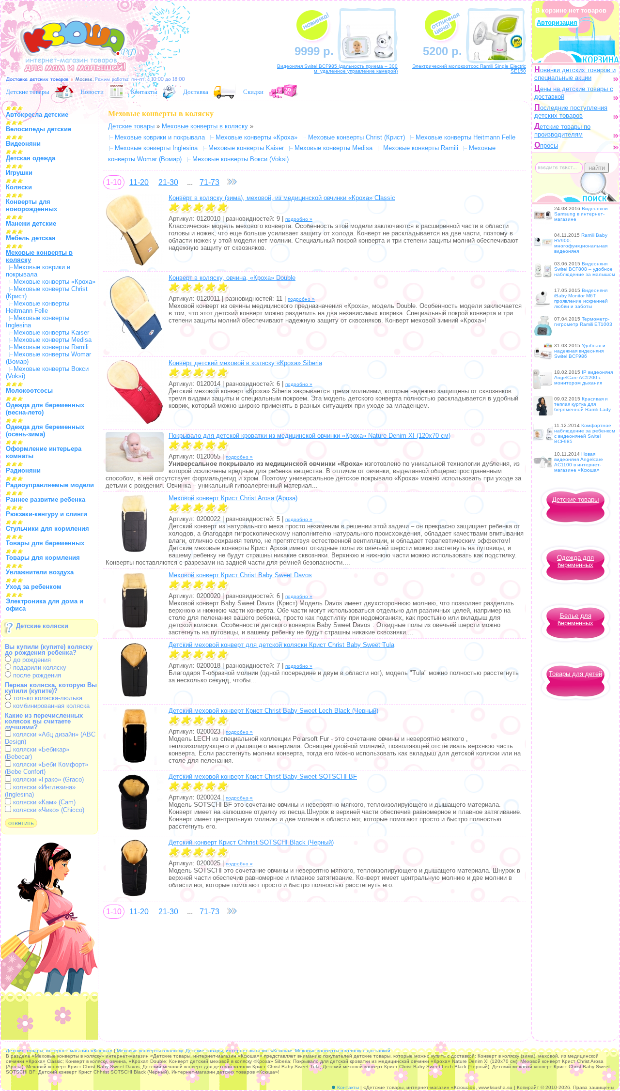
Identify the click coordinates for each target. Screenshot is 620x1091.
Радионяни (23, 470)
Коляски (19, 187)
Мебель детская (31, 238)
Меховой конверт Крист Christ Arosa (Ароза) (233, 498)
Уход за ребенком (34, 586)
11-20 (139, 182)
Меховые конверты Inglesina (156, 148)
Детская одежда (30, 158)
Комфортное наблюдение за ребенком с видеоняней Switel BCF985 (584, 433)
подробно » (298, 219)
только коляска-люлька (46, 698)
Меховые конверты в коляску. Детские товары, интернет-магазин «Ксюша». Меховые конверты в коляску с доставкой (253, 1050)
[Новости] (116, 91)
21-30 (168, 182)
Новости (92, 91)
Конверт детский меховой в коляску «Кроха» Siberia (245, 363)
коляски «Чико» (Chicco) (47, 810)
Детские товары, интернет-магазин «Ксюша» (59, 1050)
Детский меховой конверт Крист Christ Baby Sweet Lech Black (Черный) (273, 710)
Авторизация (557, 22)
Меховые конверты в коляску (205, 126)
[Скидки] (284, 91)
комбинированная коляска (50, 705)
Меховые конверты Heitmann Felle (37, 307)
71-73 (209, 182)
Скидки (253, 91)
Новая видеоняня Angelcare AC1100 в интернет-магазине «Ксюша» (578, 462)
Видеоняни (23, 143)
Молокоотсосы (29, 390)
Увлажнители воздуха (40, 572)
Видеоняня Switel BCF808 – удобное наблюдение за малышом (584, 269)
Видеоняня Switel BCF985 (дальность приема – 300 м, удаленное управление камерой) (337, 68)
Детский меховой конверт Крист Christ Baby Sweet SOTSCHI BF (263, 776)
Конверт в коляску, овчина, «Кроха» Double (232, 277)
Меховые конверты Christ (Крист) (356, 137)
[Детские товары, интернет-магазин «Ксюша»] (73, 76)
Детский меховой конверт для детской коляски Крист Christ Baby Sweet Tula (281, 644)
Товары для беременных (45, 543)
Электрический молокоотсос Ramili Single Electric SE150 (469, 68)
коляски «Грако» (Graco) (47, 779)
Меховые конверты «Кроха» (54, 281)
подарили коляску (38, 667)
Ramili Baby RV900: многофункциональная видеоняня (580, 243)
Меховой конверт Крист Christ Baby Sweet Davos (240, 575)
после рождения (36, 675)
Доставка (195, 91)
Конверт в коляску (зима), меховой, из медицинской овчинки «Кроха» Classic (282, 197)
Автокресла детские (37, 114)
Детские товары (27, 91)
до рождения (31, 659)
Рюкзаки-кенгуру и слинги (46, 514)
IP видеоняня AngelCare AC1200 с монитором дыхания (583, 377)
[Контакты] (169, 91)
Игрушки (19, 172)
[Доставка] (224, 91)
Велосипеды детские (38, 129)
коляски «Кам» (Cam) (43, 802)
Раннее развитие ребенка (45, 499)
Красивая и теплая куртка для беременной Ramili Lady (582, 404)
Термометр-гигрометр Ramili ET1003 (583, 321)
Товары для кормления (43, 557)
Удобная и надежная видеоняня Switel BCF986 (579, 351)
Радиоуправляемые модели (50, 485)
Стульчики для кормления (47, 528)
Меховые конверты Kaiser (51, 332)
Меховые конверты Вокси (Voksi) (240, 159)
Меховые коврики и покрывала (160, 137)
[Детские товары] (64, 91)
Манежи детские (31, 223)
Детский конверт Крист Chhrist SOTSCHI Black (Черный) (251, 842)
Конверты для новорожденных (31, 205)
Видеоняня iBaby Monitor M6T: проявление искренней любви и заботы (581, 298)
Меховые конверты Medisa (53, 339)
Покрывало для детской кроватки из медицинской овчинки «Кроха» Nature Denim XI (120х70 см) (309, 435)
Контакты (144, 91)
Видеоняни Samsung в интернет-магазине (581, 214)
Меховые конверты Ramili (51, 347)
